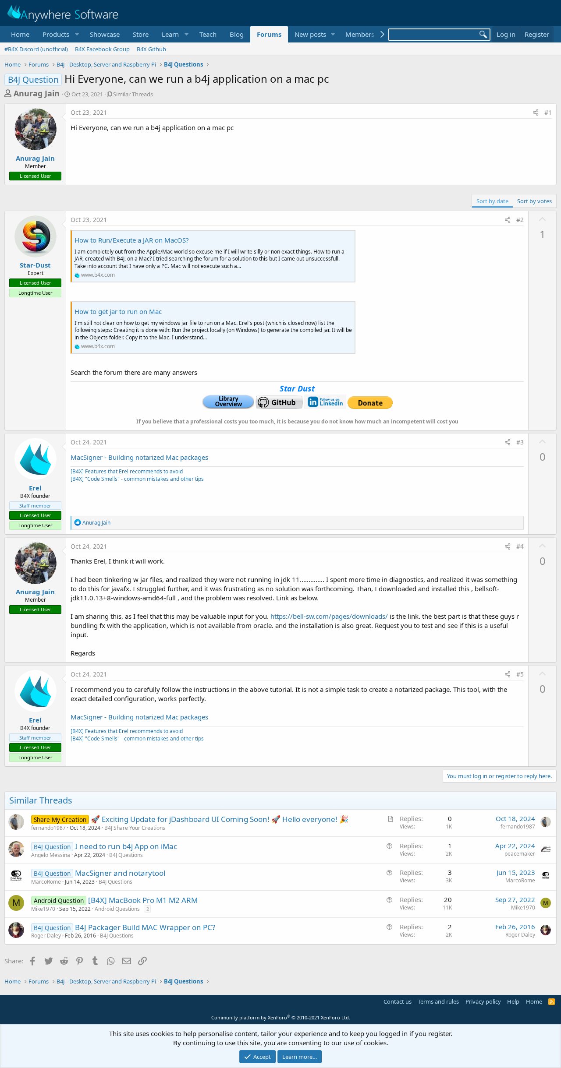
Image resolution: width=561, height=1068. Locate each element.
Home (20, 34)
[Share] (535, 112)
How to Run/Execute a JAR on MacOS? (132, 240)
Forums (269, 34)
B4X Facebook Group (102, 49)
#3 (520, 442)
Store (141, 34)
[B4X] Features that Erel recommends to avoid (127, 471)
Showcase (105, 34)
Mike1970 (43, 909)
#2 (520, 219)
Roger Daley (46, 935)
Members (359, 34)
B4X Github (151, 49)
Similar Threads (133, 94)
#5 (520, 674)
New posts (310, 34)
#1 (548, 112)
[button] (59, 34)
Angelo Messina (50, 855)
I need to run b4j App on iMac (126, 846)
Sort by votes (534, 201)
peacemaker (519, 853)
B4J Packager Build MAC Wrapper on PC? (145, 927)
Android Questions (117, 909)
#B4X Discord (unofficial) (36, 49)
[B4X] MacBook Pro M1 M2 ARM (143, 900)
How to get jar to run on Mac (118, 311)
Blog (237, 34)
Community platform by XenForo (280, 1017)
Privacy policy (483, 1001)
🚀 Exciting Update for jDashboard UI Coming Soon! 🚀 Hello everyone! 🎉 (219, 819)
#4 (520, 546)
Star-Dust (35, 265)
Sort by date (492, 201)
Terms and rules (438, 1001)
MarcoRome (46, 881)
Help (513, 1001)
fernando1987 (48, 828)
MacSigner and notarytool (120, 873)
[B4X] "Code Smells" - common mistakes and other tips (137, 479)
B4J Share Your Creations (134, 828)
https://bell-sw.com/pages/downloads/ (329, 616)
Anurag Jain (37, 93)
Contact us (397, 1001)
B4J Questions (126, 855)
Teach (208, 34)
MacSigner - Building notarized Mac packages (139, 457)
